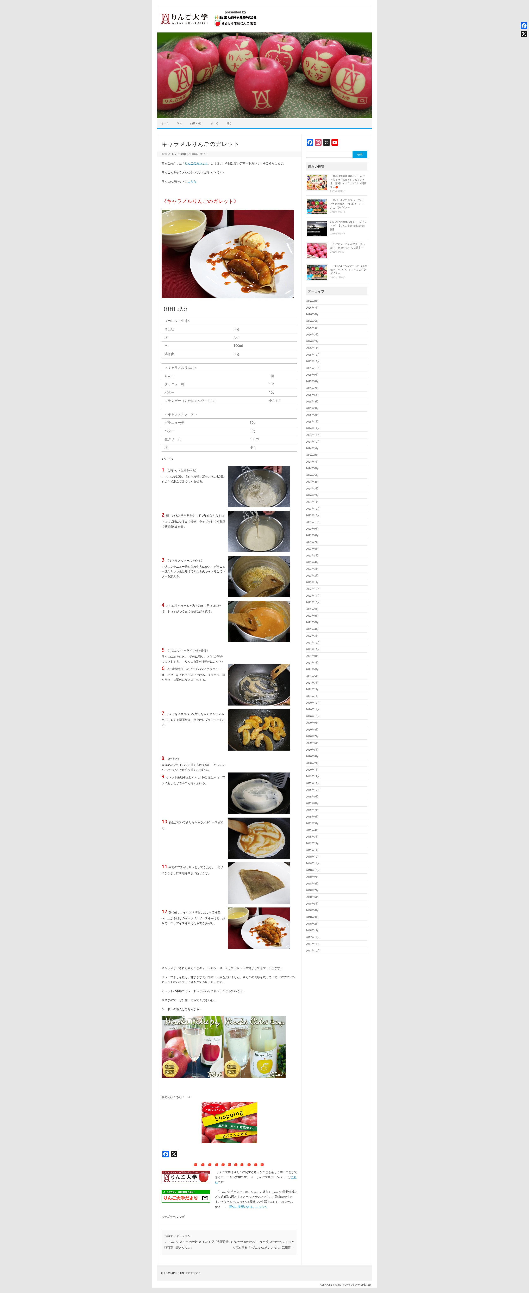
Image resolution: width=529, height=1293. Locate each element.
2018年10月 (313, 870)
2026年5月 (312, 321)
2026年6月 (312, 314)
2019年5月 (312, 823)
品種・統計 (196, 123)
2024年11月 (313, 434)
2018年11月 (313, 863)
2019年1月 (312, 850)
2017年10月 (313, 950)
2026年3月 (312, 334)
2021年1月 (312, 696)
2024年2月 (312, 495)
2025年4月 (312, 401)
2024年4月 (312, 481)
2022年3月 (312, 635)
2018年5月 (312, 903)
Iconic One (326, 1284)
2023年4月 (312, 562)
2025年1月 (312, 421)
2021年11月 (313, 649)
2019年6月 (312, 816)
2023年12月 (313, 508)
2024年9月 (312, 448)
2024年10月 (313, 441)
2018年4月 (312, 910)
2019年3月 (312, 836)
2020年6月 (312, 742)
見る (229, 123)
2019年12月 (313, 776)
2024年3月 (312, 488)
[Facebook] (524, 25)
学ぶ (179, 123)
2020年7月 (312, 736)
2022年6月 (312, 622)
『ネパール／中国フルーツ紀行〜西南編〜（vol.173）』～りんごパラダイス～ (348, 204)
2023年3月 (312, 568)
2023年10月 (313, 522)
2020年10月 (313, 716)
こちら (192, 181)
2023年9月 (312, 528)
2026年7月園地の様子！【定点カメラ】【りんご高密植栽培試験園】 (348, 226)
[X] (524, 34)
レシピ (181, 1216)
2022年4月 (312, 629)
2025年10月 (313, 368)
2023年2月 (312, 575)
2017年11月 (313, 943)
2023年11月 (313, 515)
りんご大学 (179, 154)
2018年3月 (312, 917)
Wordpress (365, 1284)
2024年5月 (312, 475)
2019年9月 (312, 796)
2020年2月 (312, 763)
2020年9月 (312, 722)
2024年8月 (312, 455)
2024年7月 (312, 461)
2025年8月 (312, 381)
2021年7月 (312, 662)
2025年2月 (312, 414)
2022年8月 (312, 615)
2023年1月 (312, 582)
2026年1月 (312, 347)
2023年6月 (312, 548)
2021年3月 (312, 682)
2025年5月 (312, 394)
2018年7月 (312, 890)
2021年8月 (312, 655)
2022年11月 (313, 595)
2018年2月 (312, 923)
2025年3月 (312, 408)
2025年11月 (313, 361)
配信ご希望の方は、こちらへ (248, 1206)
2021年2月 (312, 689)
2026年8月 (312, 301)
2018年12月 (313, 856)
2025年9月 (312, 374)
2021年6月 (312, 669)
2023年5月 (312, 555)
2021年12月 (313, 642)
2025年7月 (312, 388)
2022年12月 (313, 588)
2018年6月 (312, 896)
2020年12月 (313, 702)
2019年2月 (312, 843)
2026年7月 (312, 307)
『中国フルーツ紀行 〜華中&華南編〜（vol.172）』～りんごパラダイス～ (348, 269)
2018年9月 (312, 876)
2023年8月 (312, 535)
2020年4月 (312, 756)
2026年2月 (312, 341)
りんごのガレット (196, 163)
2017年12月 (313, 937)
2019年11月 (313, 783)
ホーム (165, 123)
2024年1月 (312, 501)
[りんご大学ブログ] (208, 25)
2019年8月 (312, 803)
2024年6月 (312, 468)
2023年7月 (312, 542)
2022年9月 (312, 609)
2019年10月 (313, 789)
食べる (214, 123)
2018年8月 (312, 883)
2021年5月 (312, 676)
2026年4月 (312, 327)
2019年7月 (312, 809)
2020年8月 (312, 729)
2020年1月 (312, 769)
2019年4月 (312, 830)
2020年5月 (312, 749)
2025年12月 (313, 354)
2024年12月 (313, 428)
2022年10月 (313, 602)
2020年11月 (313, 709)
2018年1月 (312, 930)
